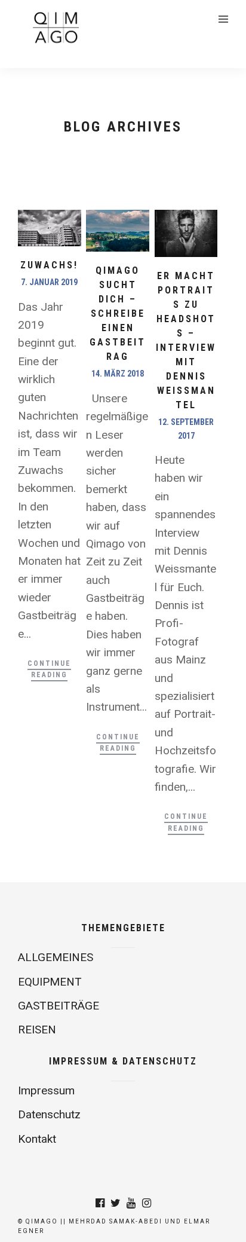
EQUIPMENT (50, 982)
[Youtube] (131, 1203)
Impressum (46, 1090)
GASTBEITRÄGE (58, 1005)
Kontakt (37, 1139)
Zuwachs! (49, 265)
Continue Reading (49, 669)
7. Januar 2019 (49, 282)
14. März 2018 (117, 373)
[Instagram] (146, 1203)
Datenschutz (49, 1114)
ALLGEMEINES (55, 957)
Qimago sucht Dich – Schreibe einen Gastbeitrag (118, 313)
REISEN (37, 1029)
